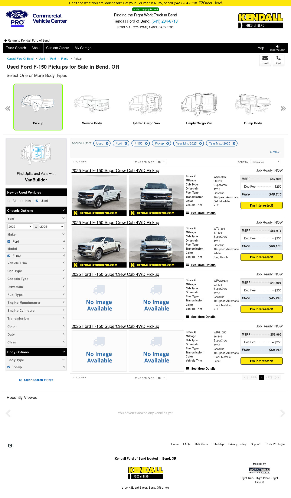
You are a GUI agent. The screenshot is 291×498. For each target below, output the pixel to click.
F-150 (138, 143)
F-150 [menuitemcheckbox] (16, 255)
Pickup (160, 143)
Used (100, 143)
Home (175, 444)
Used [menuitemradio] (44, 200)
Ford (119, 143)
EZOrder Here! (210, 2)
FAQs (186, 444)
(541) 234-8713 (164, 21)
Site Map (218, 444)
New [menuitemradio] (27, 200)
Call (278, 63)
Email (265, 63)
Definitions (201, 444)
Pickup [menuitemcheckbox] (17, 367)
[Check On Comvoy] (10, 446)
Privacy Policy (237, 444)
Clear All (275, 152)
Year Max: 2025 (220, 143)
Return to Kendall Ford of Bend (28, 40)
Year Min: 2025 (186, 143)
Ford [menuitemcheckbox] (15, 241)
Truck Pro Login (275, 444)
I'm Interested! (261, 205)
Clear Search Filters (38, 380)
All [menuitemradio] (14, 200)
